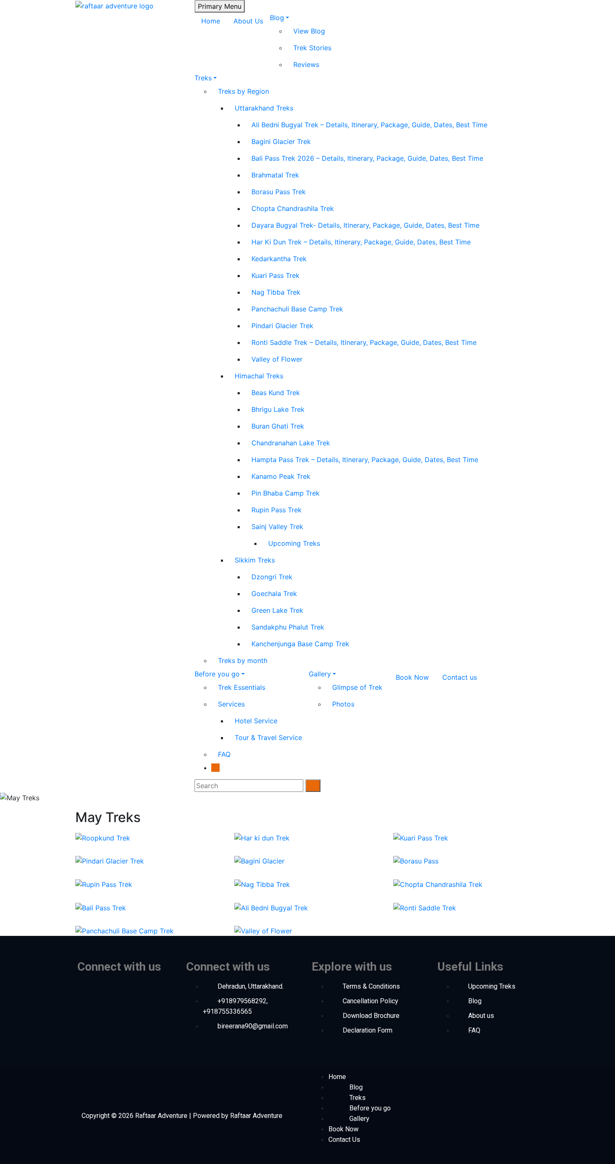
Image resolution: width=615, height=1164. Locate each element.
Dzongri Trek (271, 577)
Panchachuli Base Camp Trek (297, 309)
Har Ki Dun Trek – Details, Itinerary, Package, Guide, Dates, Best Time (361, 242)
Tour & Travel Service (268, 737)
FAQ (224, 754)
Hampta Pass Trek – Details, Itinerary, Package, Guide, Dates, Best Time (364, 459)
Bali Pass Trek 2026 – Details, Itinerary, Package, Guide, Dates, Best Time (367, 158)
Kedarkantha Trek (279, 258)
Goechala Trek (274, 593)
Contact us (459, 677)
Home (210, 21)
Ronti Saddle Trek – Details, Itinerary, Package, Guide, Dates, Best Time (364, 342)
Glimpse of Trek (357, 687)
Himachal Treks (259, 376)
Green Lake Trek (277, 610)
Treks (203, 78)
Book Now (412, 677)
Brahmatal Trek (275, 175)
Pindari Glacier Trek (282, 325)
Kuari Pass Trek (275, 275)
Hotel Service (256, 721)
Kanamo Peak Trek (280, 476)
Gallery (320, 674)
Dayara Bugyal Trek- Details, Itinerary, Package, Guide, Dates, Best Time (365, 225)
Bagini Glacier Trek (281, 141)
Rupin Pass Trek (276, 510)
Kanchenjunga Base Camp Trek (300, 644)
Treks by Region (243, 91)
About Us (248, 21)
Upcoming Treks (294, 543)
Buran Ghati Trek (277, 426)
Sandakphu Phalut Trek (287, 627)
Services (231, 704)
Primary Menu (219, 6)
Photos (343, 704)
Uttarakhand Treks (264, 108)
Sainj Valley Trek (277, 526)
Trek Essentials (241, 687)
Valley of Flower (276, 359)
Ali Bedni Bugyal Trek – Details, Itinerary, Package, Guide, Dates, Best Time (369, 125)
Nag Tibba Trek (275, 292)
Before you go (217, 674)
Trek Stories (312, 48)
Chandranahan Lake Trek (290, 443)
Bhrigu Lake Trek (278, 409)
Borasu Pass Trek (278, 192)
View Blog (309, 31)
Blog (277, 17)
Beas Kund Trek (275, 392)
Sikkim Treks (255, 560)
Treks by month (242, 660)
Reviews (306, 64)
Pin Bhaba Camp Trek (285, 493)
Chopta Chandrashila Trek (292, 208)
